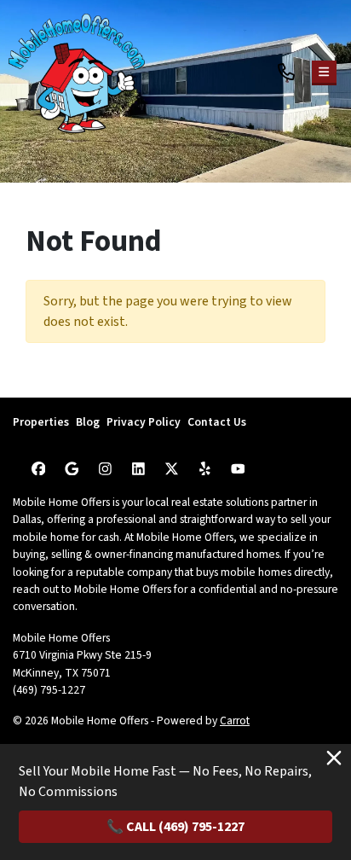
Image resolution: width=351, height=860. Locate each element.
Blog (88, 422)
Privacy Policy (143, 422)
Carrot (235, 720)
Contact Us (216, 422)
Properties (41, 422)
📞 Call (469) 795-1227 (175, 826)
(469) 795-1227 (49, 690)
